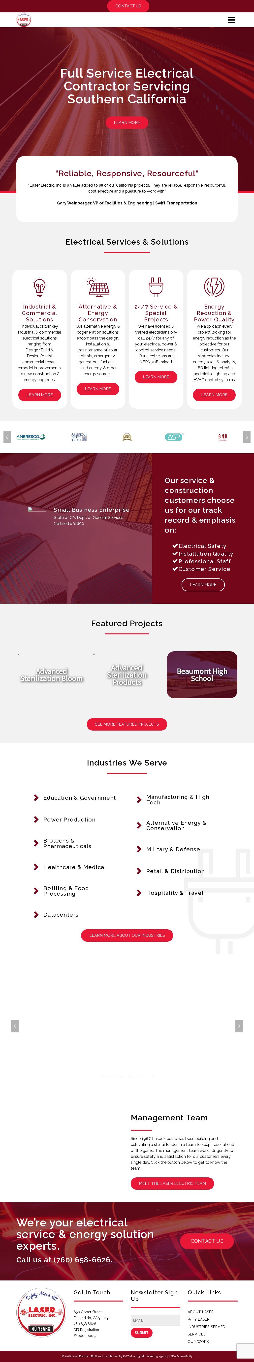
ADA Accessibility (181, 1356)
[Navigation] (231, 19)
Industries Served (206, 1327)
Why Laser (199, 1319)
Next (247, 437)
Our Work (198, 1342)
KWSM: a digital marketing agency (145, 1356)
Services (197, 1334)
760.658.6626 (85, 1324)
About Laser (201, 1312)
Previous (7, 437)
